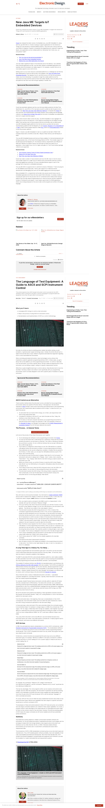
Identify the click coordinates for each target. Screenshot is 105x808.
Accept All (99, 805)
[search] (19, 4)
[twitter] (39, 38)
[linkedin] (37, 38)
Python (58, 440)
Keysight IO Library (26, 425)
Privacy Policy (39, 805)
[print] (63, 38)
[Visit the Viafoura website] (60, 259)
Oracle (17, 43)
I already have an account (39, 269)
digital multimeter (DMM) (55, 499)
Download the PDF (23, 758)
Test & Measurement (20, 277)
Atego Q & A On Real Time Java (27, 154)
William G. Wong (20, 34)
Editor (31, 203)
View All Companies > (78, 41)
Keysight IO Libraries (50, 576)
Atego (57, 110)
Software (18, 18)
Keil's (18, 127)
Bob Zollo (18, 298)
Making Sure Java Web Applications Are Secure (31, 60)
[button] (17, 4)
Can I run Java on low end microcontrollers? (30, 57)
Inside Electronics (72, 11)
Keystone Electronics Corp (73, 34)
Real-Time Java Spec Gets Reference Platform (35, 110)
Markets (39, 11)
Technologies (31, 11)
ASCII (23, 409)
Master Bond (70, 36)
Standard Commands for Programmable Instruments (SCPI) (31, 639)
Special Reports (62, 11)
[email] (44, 38)
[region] (40, 256)
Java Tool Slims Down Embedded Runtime (30, 59)
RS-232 (39, 567)
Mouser (69, 38)
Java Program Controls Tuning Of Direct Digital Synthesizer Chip (35, 152)
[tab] (19, 254)
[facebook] (35, 38)
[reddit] (42, 38)
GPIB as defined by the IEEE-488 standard (27, 569)
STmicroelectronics (54, 127)
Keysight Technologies (32, 298)
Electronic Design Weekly (49, 11)
